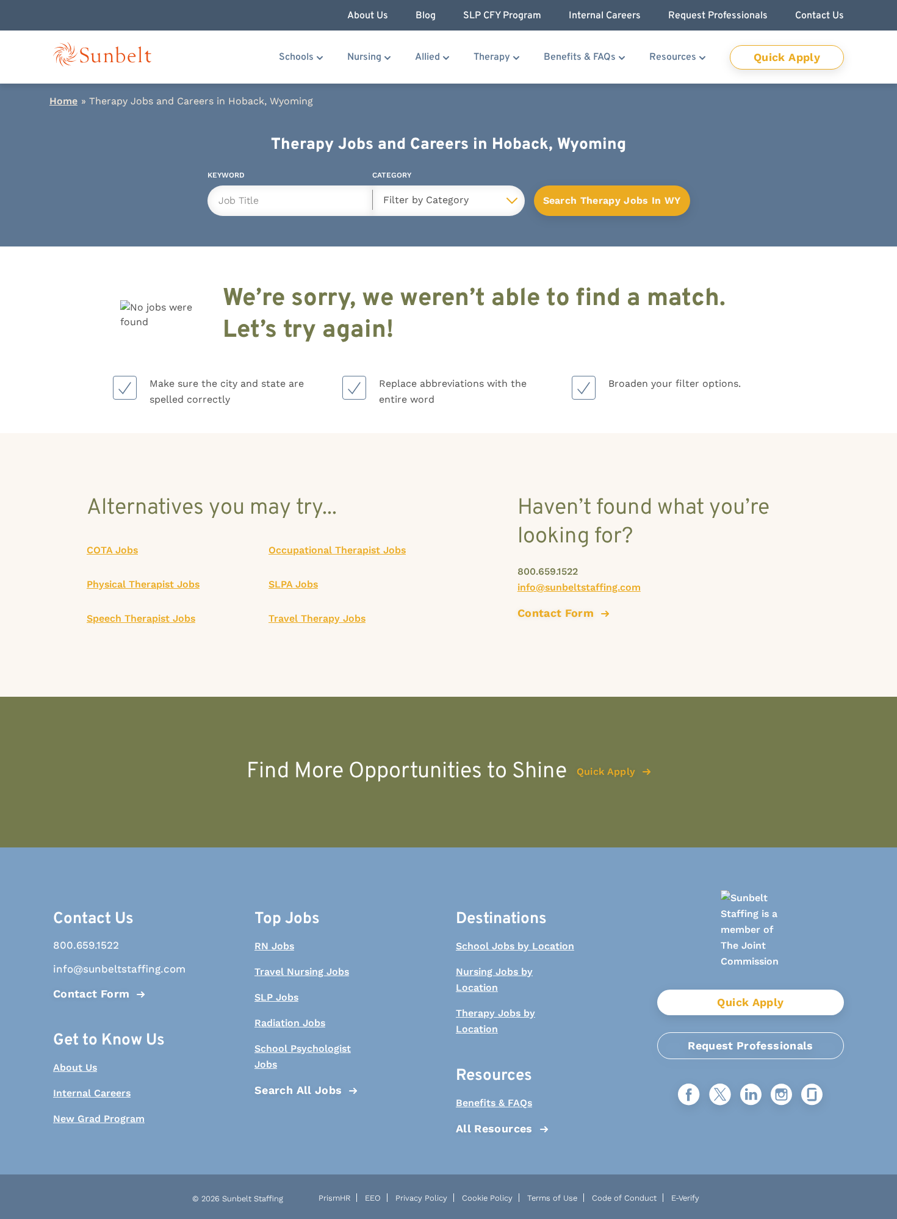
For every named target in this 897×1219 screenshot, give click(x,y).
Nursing (364, 57)
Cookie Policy (487, 1198)
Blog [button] (426, 16)
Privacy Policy (421, 1198)
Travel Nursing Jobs (301, 971)
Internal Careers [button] (605, 16)
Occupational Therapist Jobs (337, 550)
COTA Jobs (112, 550)
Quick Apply (787, 57)
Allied (427, 57)
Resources (672, 57)
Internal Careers (92, 1093)
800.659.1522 (547, 571)
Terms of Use (552, 1198)
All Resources (494, 1128)
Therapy (492, 57)
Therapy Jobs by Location (495, 1021)
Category (391, 177)
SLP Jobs (276, 997)
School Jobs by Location (515, 946)
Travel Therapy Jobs (317, 618)
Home (63, 101)
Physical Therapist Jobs (143, 584)
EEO (373, 1198)
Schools (296, 57)
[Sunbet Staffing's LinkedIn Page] (751, 1095)
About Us (75, 1067)
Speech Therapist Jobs (141, 618)
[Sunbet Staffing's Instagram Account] (781, 1095)
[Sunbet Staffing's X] (720, 1095)
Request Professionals (750, 1045)
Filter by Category (426, 200)
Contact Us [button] (819, 16)
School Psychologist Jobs (302, 1056)
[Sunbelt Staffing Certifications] (750, 940)
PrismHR (334, 1198)
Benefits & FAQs (580, 57)
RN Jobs (274, 946)
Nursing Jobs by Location (494, 979)
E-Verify (685, 1198)
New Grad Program (99, 1118)
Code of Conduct (624, 1198)
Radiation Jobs (289, 1023)
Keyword (226, 177)
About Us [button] (367, 16)
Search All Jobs (298, 1090)
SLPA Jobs (293, 584)
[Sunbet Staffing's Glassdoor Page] (812, 1095)
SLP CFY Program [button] (502, 16)
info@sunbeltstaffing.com (579, 587)
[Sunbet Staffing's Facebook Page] (689, 1095)
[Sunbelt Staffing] (102, 57)
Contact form (555, 612)
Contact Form (91, 993)
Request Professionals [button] (718, 16)
